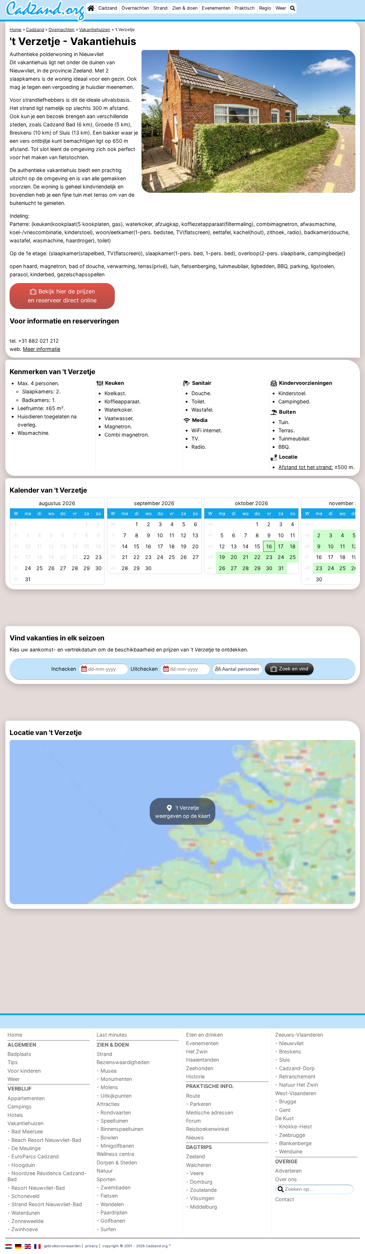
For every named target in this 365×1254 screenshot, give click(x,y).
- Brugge (285, 1101)
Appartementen (26, 1098)
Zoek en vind (293, 668)
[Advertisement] (182, 607)
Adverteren (288, 1171)
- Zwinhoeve (22, 1229)
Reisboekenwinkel (207, 1129)
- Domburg (199, 1182)
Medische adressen (209, 1112)
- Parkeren (198, 1104)
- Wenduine (288, 1151)
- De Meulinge (24, 1148)
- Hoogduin (21, 1165)
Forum (193, 1121)
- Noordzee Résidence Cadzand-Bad (47, 1176)
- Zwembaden (113, 1187)
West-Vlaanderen (295, 1093)
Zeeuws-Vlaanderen (299, 1035)
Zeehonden (199, 1068)
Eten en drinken (204, 1035)
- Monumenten (114, 1079)
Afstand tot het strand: (305, 467)
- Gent (283, 1110)
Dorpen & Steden (117, 1162)
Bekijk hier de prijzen (62, 296)
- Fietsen (107, 1196)
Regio (265, 8)
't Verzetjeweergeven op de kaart (182, 811)
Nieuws (195, 1137)
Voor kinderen (24, 1071)
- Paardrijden (112, 1212)
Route (193, 1096)
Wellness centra (115, 1154)
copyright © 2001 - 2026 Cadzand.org (135, 1246)
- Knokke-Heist (293, 1126)
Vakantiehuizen (25, 1123)
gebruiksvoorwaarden (62, 1246)
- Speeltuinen (112, 1121)
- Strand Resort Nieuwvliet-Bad (44, 1204)
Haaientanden (202, 1060)
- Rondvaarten (114, 1112)
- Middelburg (201, 1207)
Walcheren (198, 1165)
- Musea (107, 1071)
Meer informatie (41, 349)
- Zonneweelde (25, 1221)
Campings (19, 1106)
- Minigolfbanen (115, 1146)
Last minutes (112, 1035)
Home (14, 1035)
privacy (91, 1246)
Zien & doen (184, 8)
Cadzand (107, 8)
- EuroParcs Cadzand (33, 1156)
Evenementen (216, 8)
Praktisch (245, 8)
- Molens (107, 1087)
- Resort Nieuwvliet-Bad (36, 1188)
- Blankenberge (293, 1143)
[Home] (91, 8)
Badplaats (19, 1054)
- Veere (195, 1173)
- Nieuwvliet (289, 1043)
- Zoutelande (201, 1190)
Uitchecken (144, 669)
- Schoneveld (23, 1196)
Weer (281, 8)
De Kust (284, 1118)
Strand (160, 8)
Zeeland (195, 1156)
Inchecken (64, 669)
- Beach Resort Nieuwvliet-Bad (44, 1140)
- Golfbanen (111, 1221)
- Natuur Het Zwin (296, 1085)
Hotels (15, 1115)
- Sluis (282, 1060)
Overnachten (135, 8)
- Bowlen (107, 1137)
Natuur (105, 1171)
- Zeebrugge (290, 1135)
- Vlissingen (200, 1198)
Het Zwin (196, 1051)
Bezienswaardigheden (123, 1062)
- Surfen (106, 1229)
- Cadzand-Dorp (295, 1068)
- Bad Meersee (25, 1131)
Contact (284, 1199)
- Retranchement (295, 1076)
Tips (12, 1062)
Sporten (106, 1179)
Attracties (108, 1104)
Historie (195, 1076)
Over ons (286, 1179)
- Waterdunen (23, 1213)
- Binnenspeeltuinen (120, 1129)
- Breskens (288, 1051)
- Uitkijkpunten (114, 1096)
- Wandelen (110, 1204)
